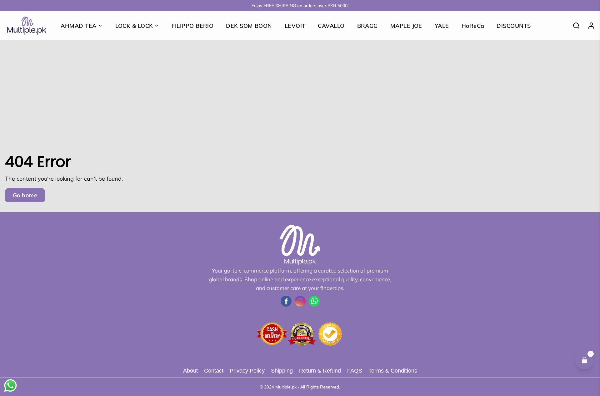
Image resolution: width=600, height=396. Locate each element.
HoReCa (473, 25)
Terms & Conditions (392, 371)
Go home (25, 195)
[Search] (574, 25)
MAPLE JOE (406, 25)
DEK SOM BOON (249, 25)
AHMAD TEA (78, 25)
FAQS (354, 371)
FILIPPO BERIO (192, 25)
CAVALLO (331, 25)
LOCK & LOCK (134, 25)
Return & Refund (320, 371)
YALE (442, 25)
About (190, 371)
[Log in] (588, 25)
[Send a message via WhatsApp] (10, 385)
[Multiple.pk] (26, 25)
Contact (213, 371)
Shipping (282, 371)
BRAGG (367, 25)
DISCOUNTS (514, 25)
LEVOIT (295, 25)
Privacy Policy (247, 371)
